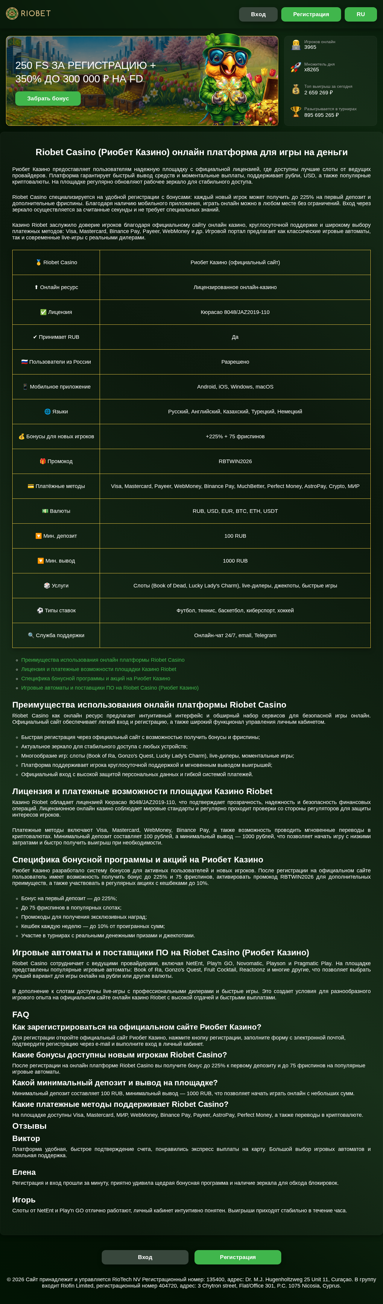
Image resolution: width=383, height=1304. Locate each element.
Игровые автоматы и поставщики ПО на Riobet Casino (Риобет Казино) (110, 688)
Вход (258, 14)
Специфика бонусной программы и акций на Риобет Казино (95, 679)
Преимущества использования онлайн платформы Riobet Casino (103, 660)
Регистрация (311, 14)
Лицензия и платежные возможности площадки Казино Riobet (98, 669)
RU (361, 14)
